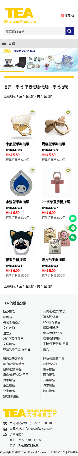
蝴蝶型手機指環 (53, 144)
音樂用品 (49, 380)
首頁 (8, 86)
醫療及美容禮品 (13, 358)
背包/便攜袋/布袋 (54, 311)
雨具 (46, 349)
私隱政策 (73, 452)
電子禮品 (49, 369)
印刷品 (7, 317)
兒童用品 (9, 391)
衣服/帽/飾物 (51, 338)
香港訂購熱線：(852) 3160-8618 (31, 423)
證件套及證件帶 (13, 338)
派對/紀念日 (51, 364)
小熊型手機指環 (17, 144)
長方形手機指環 (53, 259)
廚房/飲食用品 (12, 369)
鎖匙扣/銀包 (11, 396)
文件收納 (9, 328)
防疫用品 (9, 311)
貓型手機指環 (16, 259)
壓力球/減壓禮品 (14, 364)
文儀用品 (9, 344)
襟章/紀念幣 (51, 327)
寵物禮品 (49, 375)
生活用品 (9, 385)
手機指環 (60, 86)
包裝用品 (49, 385)
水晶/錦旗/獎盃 (53, 333)
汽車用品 (9, 380)
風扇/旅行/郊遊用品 (15, 375)
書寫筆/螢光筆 (12, 322)
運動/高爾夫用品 (53, 358)
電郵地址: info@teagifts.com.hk (31, 428)
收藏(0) (69, 15)
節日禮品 (49, 391)
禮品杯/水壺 (51, 317)
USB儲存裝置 (51, 322)
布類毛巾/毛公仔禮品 (16, 349)
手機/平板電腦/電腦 (32, 86)
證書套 (7, 333)
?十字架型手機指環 (56, 202)
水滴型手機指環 (17, 202)
